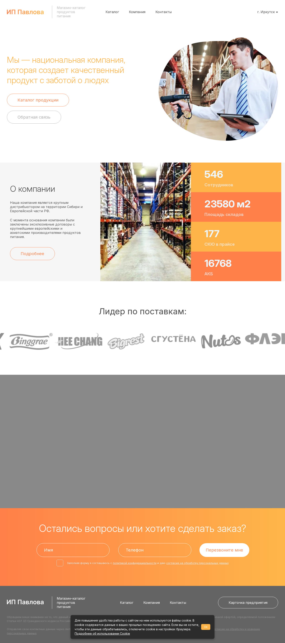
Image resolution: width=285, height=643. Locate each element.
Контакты (163, 12)
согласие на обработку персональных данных (197, 563)
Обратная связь (34, 117)
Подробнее (32, 253)
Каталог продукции (38, 100)
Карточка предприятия (248, 602)
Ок (205, 626)
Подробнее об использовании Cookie (102, 633)
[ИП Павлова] (25, 12)
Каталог (112, 12)
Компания (137, 12)
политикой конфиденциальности (134, 563)
